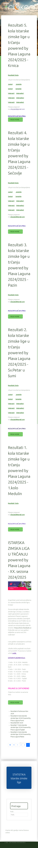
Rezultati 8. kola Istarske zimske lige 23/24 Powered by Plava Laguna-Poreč (21, 718)
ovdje (14, 653)
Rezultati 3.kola (13, 295)
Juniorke (19, 84)
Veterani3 (11, 102)
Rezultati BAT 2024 (17, 723)
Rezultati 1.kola (13, 503)
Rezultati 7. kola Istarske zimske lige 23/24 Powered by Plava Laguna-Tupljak (21, 727)
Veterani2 (11, 98)
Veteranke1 (20, 93)
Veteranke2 (20, 98)
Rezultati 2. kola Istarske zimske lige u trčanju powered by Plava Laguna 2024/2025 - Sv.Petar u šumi (19, 352)
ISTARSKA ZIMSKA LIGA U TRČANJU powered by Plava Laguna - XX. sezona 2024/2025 (19, 559)
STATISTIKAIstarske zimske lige (19, 778)
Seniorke (18, 89)
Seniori (10, 89)
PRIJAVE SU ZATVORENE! (18, 688)
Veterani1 (11, 93)
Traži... (12, 811)
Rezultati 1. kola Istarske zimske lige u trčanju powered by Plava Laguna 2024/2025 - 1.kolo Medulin (19, 470)
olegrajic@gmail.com (17, 109)
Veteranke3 (20, 102)
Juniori (10, 84)
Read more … (16, 120)
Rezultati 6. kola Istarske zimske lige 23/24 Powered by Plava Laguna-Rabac (21, 734)
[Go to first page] (10, 745)
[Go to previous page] (14, 745)
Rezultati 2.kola (13, 385)
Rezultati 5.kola (13, 75)
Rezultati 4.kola (13, 183)
